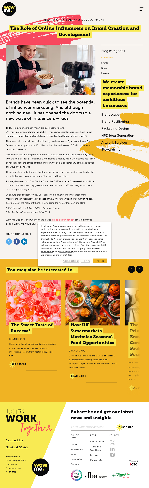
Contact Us (14, 440)
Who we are (77, 449)
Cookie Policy (97, 441)
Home (74, 444)
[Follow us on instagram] (112, 455)
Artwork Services (114, 142)
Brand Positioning (115, 121)
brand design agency (63, 219)
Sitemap (94, 455)
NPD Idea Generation (117, 135)
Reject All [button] (85, 260)
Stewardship (110, 149)
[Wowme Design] (9, 9)
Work (73, 454)
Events (104, 62)
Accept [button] (100, 260)
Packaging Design (115, 128)
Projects (105, 73)
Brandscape (107, 57)
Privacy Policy (96, 460)
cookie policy (47, 251)
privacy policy (66, 251)
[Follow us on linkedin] (112, 449)
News (104, 68)
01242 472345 (17, 447)
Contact (75, 464)
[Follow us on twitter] (112, 443)
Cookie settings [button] (71, 260)
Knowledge (76, 459)
